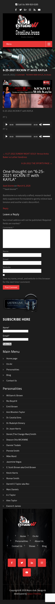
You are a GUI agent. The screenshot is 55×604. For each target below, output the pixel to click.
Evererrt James (13, 506)
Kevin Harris (12, 472)
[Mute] (40, 124)
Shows (32, 546)
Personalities (12, 369)
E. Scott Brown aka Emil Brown (21, 467)
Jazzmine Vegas (13, 461)
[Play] (6, 124)
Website (7, 267)
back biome (8, 185)
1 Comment (20, 74)
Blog (8, 375)
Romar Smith (12, 478)
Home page (11, 358)
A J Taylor (11, 494)
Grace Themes (34, 593)
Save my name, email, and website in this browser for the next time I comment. (26, 280)
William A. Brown (14, 395)
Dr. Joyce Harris (13, 428)
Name (5, 251)
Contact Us (11, 380)
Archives (47, 74)
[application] (27, 124)
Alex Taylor (11, 500)
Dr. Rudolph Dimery (15, 423)
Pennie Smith (12, 450)
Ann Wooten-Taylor (15, 412)
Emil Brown (12, 406)
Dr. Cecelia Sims (13, 417)
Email (5, 259)
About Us (39, 541)
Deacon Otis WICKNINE (17, 439)
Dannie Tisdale (13, 445)
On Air (9, 364)
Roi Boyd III (11, 401)
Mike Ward (11, 456)
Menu (9, 44)
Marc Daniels (12, 489)
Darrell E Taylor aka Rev (17, 483)
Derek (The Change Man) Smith (21, 434)
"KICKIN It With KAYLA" (34, 74)
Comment (8, 227)
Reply (5, 208)
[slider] (47, 124)
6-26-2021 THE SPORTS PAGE (36, 163)
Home (23, 536)
